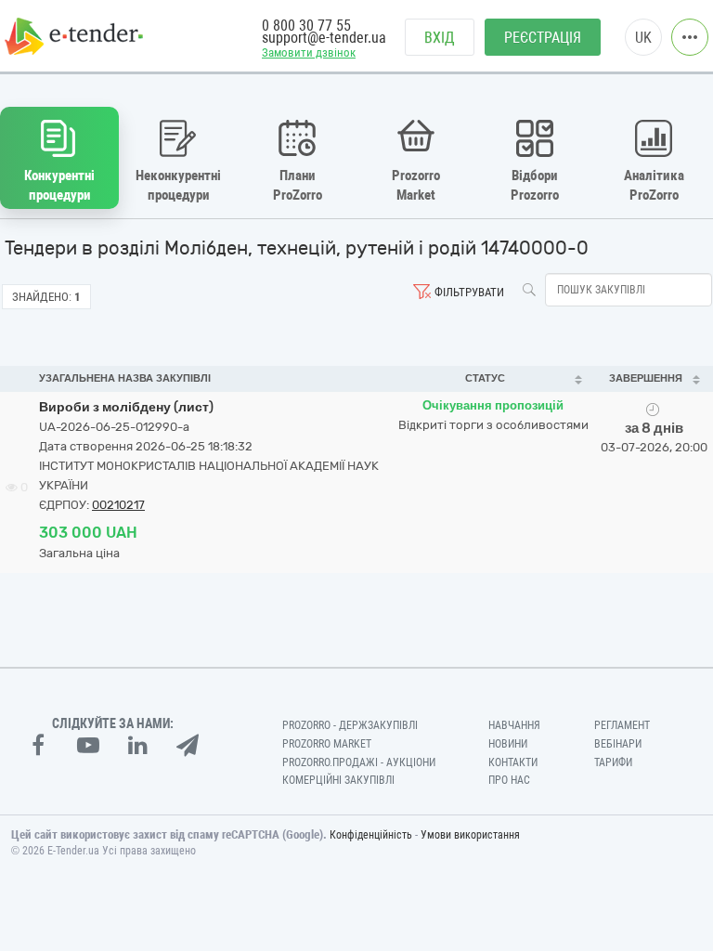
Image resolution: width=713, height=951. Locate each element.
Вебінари (618, 743)
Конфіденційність (371, 834)
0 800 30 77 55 (306, 25)
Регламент (622, 725)
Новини (507, 743)
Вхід (439, 37)
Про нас (509, 780)
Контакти (513, 762)
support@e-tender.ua (324, 37)
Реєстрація (542, 37)
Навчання (514, 725)
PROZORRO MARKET (326, 743)
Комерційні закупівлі (338, 780)
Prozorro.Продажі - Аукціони (358, 762)
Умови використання (470, 834)
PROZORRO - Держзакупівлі (350, 725)
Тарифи (613, 762)
